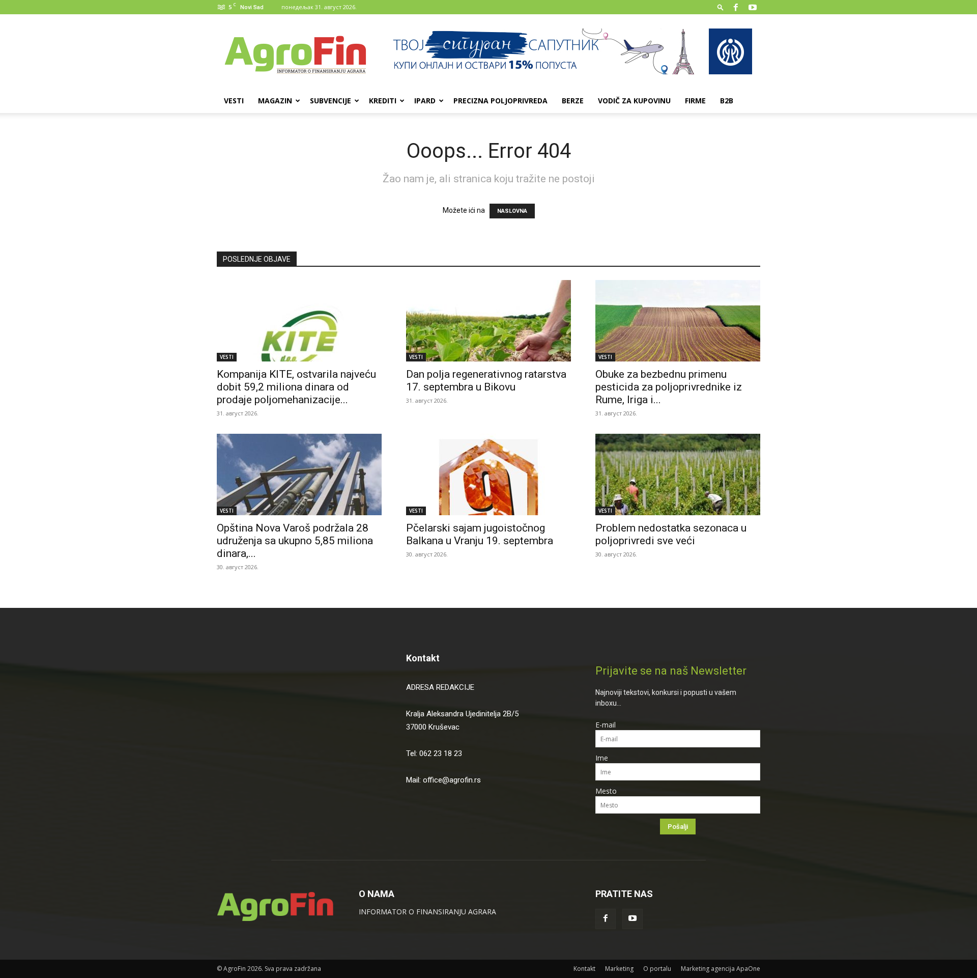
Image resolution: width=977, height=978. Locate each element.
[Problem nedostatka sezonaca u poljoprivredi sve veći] (677, 474)
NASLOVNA (512, 211)
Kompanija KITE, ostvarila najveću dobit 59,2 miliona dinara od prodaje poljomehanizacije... (296, 387)
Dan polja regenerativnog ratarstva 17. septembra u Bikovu (486, 380)
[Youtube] (752, 7)
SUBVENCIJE (330, 100)
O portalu (657, 968)
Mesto (606, 791)
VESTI (234, 100)
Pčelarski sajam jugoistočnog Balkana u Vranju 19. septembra (481, 534)
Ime (601, 758)
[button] (720, 7)
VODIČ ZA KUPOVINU (634, 100)
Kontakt (423, 658)
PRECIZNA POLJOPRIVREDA (500, 100)
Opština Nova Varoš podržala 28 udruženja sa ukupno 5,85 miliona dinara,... (295, 541)
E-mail (605, 725)
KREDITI (382, 100)
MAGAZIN (275, 100)
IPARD (425, 100)
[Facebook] (735, 7)
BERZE (573, 100)
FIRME (695, 100)
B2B (726, 100)
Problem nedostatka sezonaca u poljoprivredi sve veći (670, 534)
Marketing (619, 968)
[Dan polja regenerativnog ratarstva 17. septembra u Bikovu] (488, 320)
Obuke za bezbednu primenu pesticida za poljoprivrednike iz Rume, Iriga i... (668, 387)
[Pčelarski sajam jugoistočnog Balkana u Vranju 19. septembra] (488, 474)
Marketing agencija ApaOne (720, 968)
